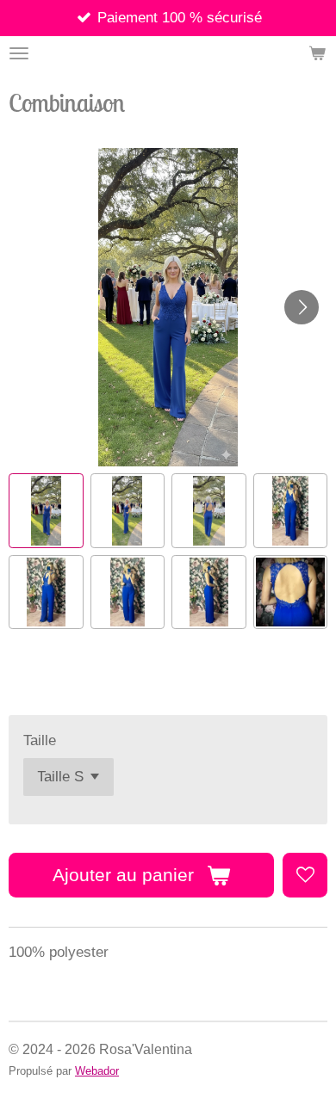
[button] (46, 510)
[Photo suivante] (301, 307)
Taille (39, 740)
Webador (97, 1070)
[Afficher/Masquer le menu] (19, 53)
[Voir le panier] (317, 53)
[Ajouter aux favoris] (305, 875)
